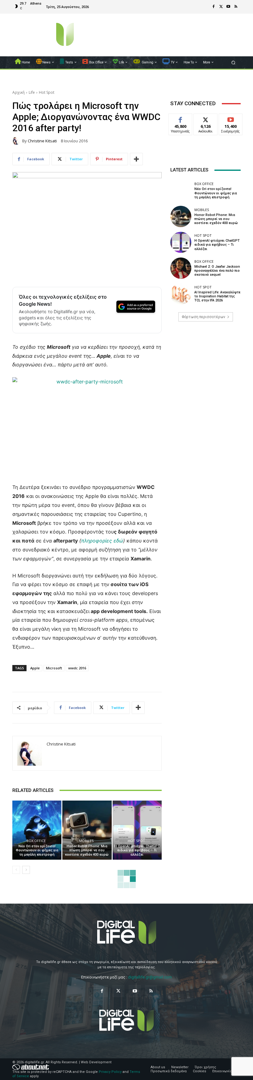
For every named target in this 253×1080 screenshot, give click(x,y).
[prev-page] (16, 870)
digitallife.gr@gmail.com (150, 977)
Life (32, 92)
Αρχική (18, 92)
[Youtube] (228, 7)
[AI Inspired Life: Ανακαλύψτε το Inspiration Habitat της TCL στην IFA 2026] (180, 294)
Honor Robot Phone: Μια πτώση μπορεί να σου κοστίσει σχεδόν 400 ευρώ (87, 850)
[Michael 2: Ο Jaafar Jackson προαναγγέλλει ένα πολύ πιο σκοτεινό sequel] (180, 268)
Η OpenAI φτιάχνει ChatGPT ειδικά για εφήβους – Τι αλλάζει (137, 850)
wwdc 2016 (77, 668)
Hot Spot (46, 92)
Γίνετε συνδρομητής (233, 120)
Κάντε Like (180, 118)
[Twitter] (221, 7)
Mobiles (86, 840)
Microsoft (54, 668)
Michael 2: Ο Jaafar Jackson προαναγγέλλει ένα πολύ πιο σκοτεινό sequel (217, 271)
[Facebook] (213, 7)
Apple (35, 668)
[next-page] (26, 870)
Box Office (36, 840)
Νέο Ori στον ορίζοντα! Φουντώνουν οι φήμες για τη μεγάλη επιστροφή (37, 850)
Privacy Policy (110, 1072)
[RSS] (235, 7)
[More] (136, 159)
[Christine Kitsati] (17, 141)
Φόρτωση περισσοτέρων (203, 317)
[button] (233, 62)
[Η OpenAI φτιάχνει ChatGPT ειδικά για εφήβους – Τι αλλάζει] (137, 830)
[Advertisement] (205, 374)
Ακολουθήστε (207, 118)
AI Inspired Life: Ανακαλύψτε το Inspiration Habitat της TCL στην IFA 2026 (217, 296)
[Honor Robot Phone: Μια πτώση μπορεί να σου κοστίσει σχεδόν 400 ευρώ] (86, 830)
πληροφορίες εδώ (102, 541)
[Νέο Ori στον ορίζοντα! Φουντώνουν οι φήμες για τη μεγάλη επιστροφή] (36, 830)
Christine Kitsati (42, 141)
